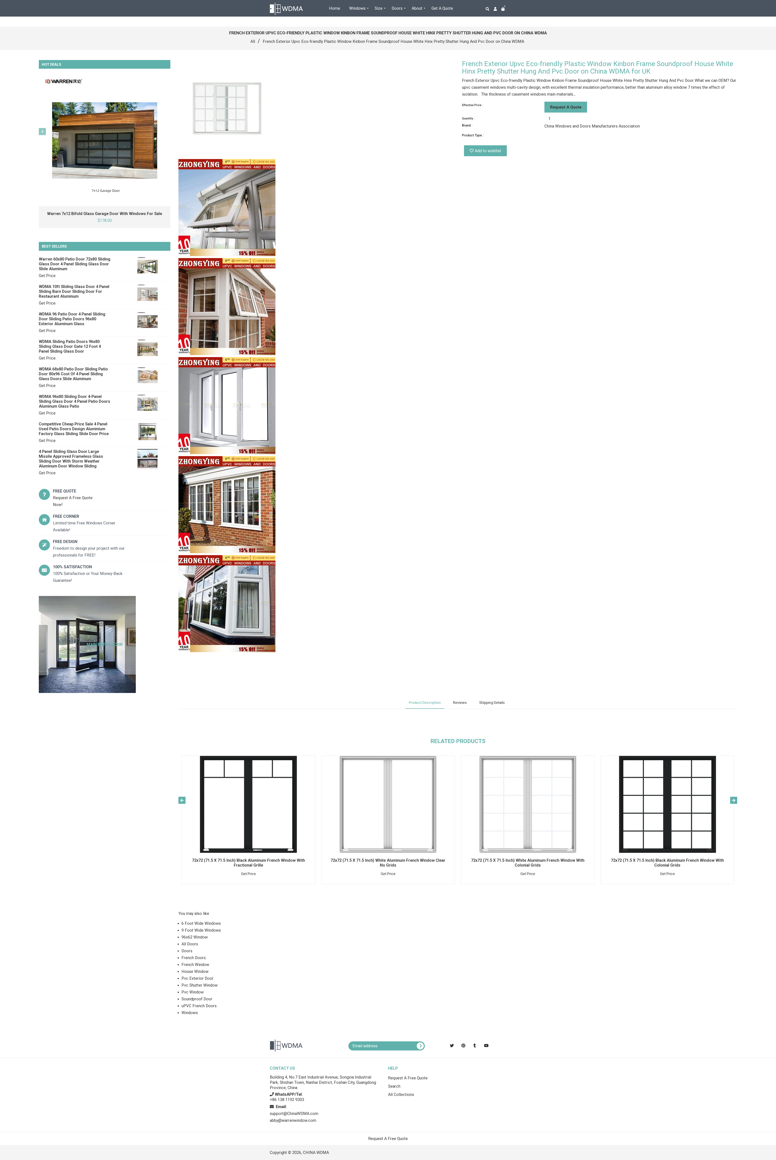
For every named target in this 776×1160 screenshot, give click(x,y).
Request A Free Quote (408, 1078)
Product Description (425, 702)
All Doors (189, 944)
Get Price (47, 275)
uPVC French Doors (199, 1005)
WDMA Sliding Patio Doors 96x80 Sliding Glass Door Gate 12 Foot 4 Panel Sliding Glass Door (70, 346)
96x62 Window (194, 937)
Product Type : (473, 135)
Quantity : (468, 118)
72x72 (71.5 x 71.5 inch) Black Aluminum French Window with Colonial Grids (667, 863)
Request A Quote (565, 107)
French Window (195, 964)
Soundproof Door (196, 999)
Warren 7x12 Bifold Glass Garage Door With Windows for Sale (104, 213)
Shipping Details (492, 702)
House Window (195, 971)
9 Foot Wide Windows (201, 930)
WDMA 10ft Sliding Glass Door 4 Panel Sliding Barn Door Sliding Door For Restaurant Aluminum (74, 291)
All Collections (401, 1094)
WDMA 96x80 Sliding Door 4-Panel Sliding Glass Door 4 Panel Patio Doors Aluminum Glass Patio (74, 401)
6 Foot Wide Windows (201, 923)
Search (394, 1086)
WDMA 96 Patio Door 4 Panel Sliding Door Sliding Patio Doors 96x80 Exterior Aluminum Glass (72, 319)
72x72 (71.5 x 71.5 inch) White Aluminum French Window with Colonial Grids (527, 863)
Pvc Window (192, 992)
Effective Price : (472, 105)
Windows (189, 1012)
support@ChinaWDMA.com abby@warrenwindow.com (294, 1113)
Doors (186, 950)
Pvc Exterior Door (197, 978)
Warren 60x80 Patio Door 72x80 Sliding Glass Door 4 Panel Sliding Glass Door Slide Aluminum (74, 264)
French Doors (193, 957)
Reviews (460, 702)
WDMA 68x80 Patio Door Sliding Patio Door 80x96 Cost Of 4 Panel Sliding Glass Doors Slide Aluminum (73, 374)
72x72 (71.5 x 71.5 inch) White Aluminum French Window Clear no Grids (388, 863)
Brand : (467, 125)
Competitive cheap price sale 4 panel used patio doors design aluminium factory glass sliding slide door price (74, 429)
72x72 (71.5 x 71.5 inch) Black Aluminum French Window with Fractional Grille (248, 863)
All (252, 41)
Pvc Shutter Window (199, 985)
